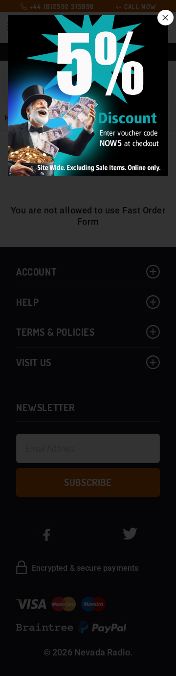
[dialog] (88, 338)
